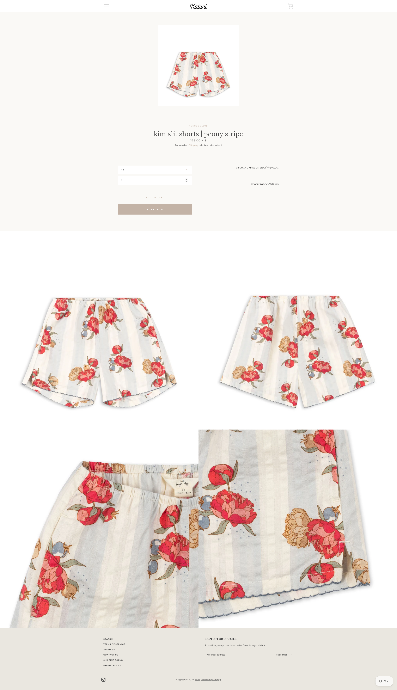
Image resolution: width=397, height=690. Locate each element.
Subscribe (282, 655)
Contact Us (110, 655)
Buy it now (155, 209)
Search (108, 639)
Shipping (193, 145)
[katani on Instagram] (103, 679)
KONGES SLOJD (198, 126)
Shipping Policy (113, 660)
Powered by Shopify (211, 679)
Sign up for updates (221, 639)
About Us (109, 649)
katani (197, 679)
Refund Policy (112, 665)
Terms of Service (114, 644)
